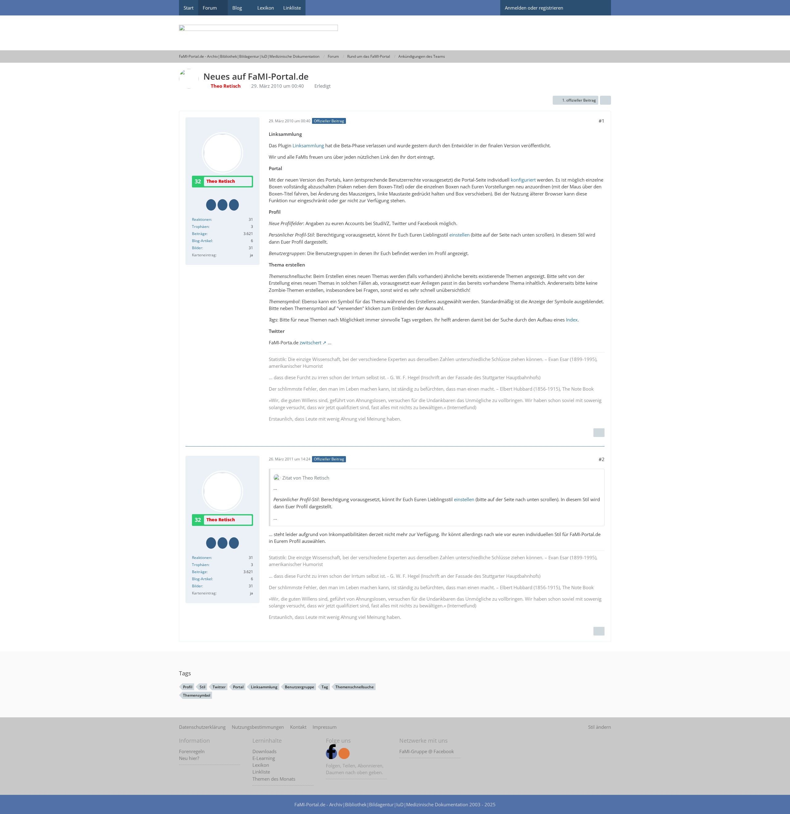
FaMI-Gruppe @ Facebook (426, 751)
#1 (602, 121)
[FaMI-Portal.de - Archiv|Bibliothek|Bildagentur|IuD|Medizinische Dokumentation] (395, 33)
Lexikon (260, 765)
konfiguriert (523, 180)
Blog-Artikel (202, 240)
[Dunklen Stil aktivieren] (578, 7)
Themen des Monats (273, 779)
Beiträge (199, 233)
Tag (325, 687)
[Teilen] (605, 100)
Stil (202, 687)
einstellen (459, 235)
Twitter (219, 687)
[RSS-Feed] (344, 753)
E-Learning (263, 758)
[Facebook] (331, 753)
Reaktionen (201, 219)
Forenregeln (192, 751)
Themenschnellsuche (354, 687)
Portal (238, 687)
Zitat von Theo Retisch (305, 478)
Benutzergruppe (299, 687)
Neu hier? (189, 758)
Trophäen (200, 226)
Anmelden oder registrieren (534, 8)
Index (572, 320)
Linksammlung (308, 145)
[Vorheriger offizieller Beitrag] (599, 631)
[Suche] (600, 7)
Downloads (264, 751)
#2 (602, 459)
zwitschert (310, 342)
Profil (187, 687)
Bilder (197, 247)
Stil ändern (599, 727)
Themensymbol (196, 695)
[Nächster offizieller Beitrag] (599, 432)
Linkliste (261, 772)
